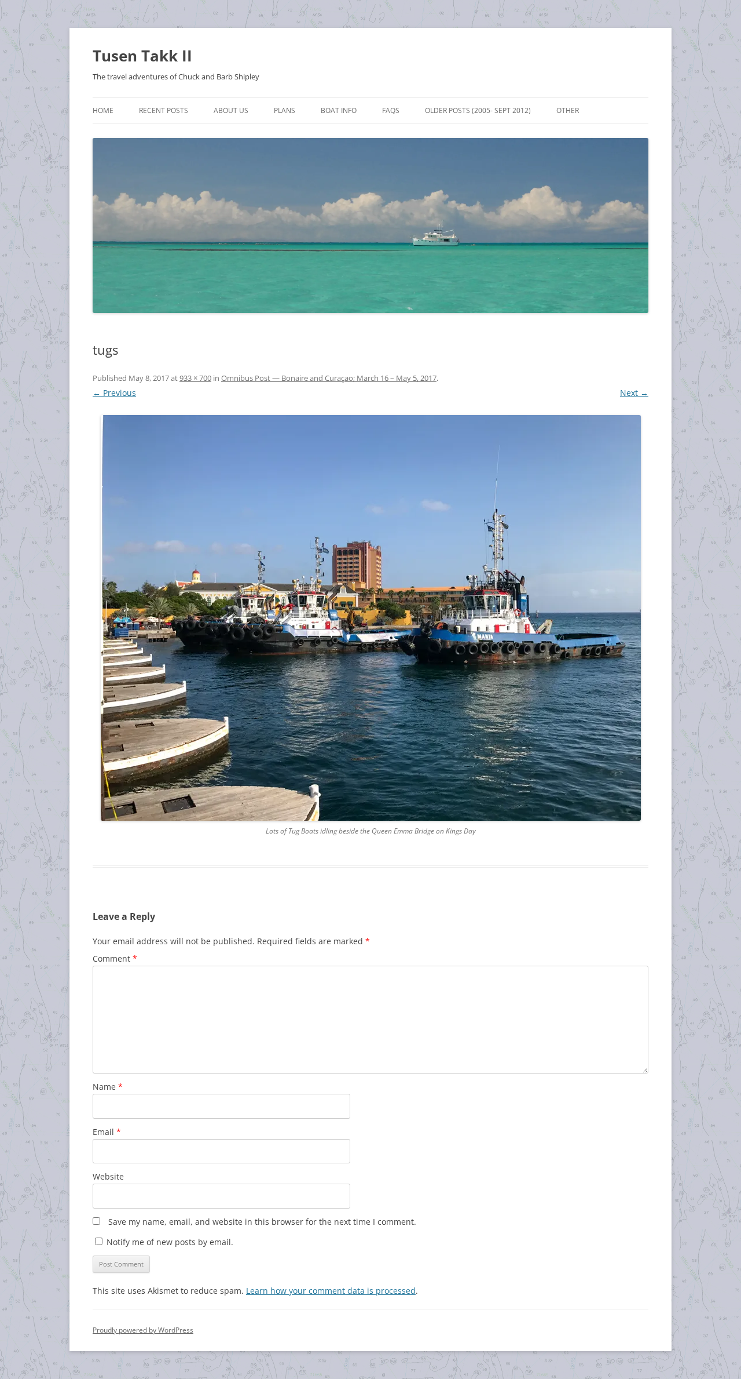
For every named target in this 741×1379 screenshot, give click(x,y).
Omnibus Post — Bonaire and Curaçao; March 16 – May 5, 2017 (328, 378)
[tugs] (370, 618)
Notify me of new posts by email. (170, 1241)
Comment (115, 958)
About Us (231, 110)
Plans (284, 110)
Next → (634, 392)
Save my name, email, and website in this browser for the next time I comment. (262, 1221)
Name (108, 1086)
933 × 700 (195, 378)
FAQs (390, 110)
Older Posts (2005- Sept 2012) (478, 110)
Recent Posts (163, 110)
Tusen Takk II (142, 55)
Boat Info (339, 110)
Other (567, 110)
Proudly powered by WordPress (143, 1330)
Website (108, 1176)
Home (103, 110)
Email (107, 1131)
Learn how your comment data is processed (331, 1290)
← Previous (114, 392)
